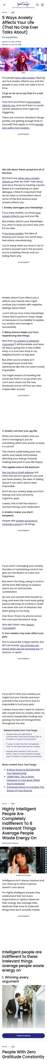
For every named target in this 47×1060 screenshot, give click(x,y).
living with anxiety (25, 77)
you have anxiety (14, 233)
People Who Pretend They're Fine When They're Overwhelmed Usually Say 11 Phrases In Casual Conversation (24, 754)
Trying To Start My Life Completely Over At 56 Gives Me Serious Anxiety (23, 745)
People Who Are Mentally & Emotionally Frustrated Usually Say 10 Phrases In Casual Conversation (23, 736)
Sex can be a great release (17, 472)
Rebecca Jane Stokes (11, 42)
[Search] (37, 4)
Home (4, 12)
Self (12, 12)
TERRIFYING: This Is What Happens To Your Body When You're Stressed (23, 780)
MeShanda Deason (10, 843)
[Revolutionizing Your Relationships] (23, 4)
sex (31, 431)
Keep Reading (23, 1035)
